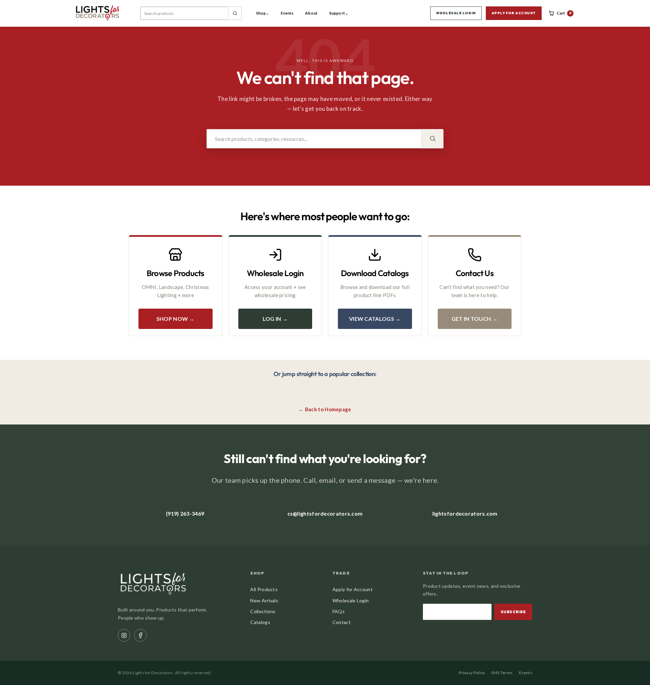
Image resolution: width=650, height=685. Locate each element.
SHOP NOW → (175, 318)
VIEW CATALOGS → (375, 318)
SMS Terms (502, 672)
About (311, 13)
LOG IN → (275, 318)
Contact (341, 622)
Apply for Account (352, 589)
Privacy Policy (472, 672)
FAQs (338, 611)
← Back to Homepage (325, 409)
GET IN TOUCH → (475, 318)
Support (338, 13)
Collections (262, 611)
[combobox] (184, 13)
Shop (262, 13)
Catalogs (260, 622)
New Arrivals (264, 600)
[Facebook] (140, 635)
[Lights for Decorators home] (100, 13)
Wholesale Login (350, 600)
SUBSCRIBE (513, 611)
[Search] (235, 13)
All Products (264, 589)
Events (287, 13)
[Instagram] (124, 635)
